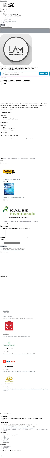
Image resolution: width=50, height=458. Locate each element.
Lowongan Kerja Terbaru (21, 158)
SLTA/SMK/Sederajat (30, 158)
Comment (2, 237)
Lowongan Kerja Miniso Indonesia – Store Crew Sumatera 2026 (16, 336)
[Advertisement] (25, 93)
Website (2, 244)
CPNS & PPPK (8, 17)
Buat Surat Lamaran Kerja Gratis (9, 21)
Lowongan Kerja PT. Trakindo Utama (11, 179)
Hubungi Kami (6, 22)
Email (1, 241)
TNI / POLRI (8, 19)
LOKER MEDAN (13, 15)
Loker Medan (3, 77)
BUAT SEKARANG (43, 73)
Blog (4, 20)
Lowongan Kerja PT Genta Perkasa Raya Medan (14, 197)
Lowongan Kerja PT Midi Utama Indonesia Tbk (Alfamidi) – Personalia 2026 (19, 371)
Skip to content (3, 1)
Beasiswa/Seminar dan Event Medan (10, 435)
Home (4, 13)
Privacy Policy (6, 447)
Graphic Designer (6, 158)
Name (2, 239)
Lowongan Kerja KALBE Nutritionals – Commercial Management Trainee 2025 (20, 221)
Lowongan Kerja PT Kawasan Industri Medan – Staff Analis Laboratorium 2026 (20, 318)
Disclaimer (5, 448)
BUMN (6, 18)
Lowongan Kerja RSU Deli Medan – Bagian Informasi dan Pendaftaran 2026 (19, 353)
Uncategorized (6, 442)
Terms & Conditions (7, 446)
